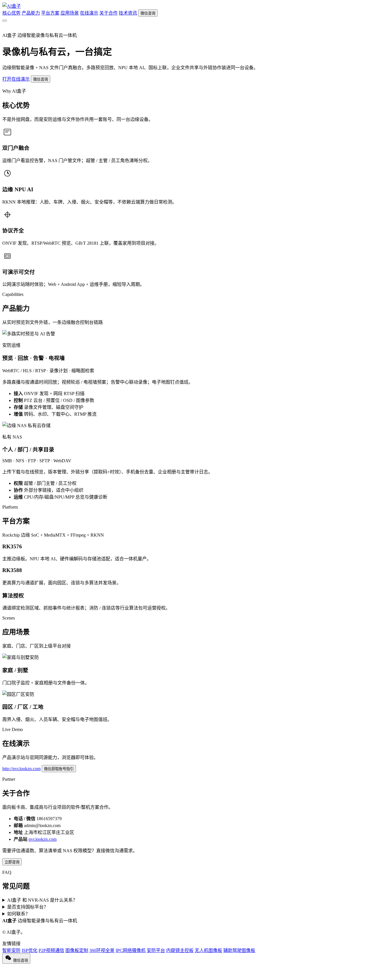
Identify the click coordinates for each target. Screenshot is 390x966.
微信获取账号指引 (59, 769)
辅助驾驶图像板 (239, 950)
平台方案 (50, 13)
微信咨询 (147, 13)
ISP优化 (29, 950)
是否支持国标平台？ (27, 907)
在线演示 (89, 13)
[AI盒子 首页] (11, 6)
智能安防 (11, 950)
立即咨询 (12, 862)
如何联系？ (18, 913)
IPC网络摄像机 (131, 950)
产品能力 (31, 13)
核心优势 (11, 13)
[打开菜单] (4, 20)
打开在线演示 (16, 79)
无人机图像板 (208, 950)
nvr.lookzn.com (43, 839)
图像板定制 (76, 950)
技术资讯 (128, 13)
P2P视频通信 (51, 950)
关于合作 (108, 13)
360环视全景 (101, 950)
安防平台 (156, 950)
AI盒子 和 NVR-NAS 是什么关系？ (42, 900)
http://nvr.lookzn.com (21, 768)
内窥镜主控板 (180, 950)
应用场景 (70, 13)
